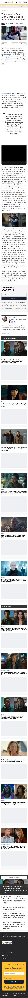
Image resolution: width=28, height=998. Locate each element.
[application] (14, 153)
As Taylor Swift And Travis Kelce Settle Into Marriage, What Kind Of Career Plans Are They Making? (14, 915)
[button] (2, 2)
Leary (3, 229)
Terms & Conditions (9, 988)
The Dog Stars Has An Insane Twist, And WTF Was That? (14, 908)
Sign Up (14, 981)
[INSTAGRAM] (12, 322)
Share (5, 43)
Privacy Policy (15, 987)
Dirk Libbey (10, 23)
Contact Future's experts (8, 952)
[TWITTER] (10, 322)
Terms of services (19, 302)
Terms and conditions (7, 948)
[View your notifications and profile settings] (16, 2)
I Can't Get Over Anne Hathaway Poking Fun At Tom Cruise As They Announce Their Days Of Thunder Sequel (14, 899)
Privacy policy (5, 955)
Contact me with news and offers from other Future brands (14, 978)
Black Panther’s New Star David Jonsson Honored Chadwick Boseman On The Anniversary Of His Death (15, 889)
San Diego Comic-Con (8, 95)
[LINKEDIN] (15, 322)
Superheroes (4, 10)
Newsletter (23, 43)
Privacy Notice (21, 304)
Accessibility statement (7, 962)
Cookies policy (5, 958)
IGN (2, 93)
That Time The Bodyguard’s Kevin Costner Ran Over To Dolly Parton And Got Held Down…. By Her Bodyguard (14, 925)
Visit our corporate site (13, 938)
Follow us (16, 43)
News (3, 23)
